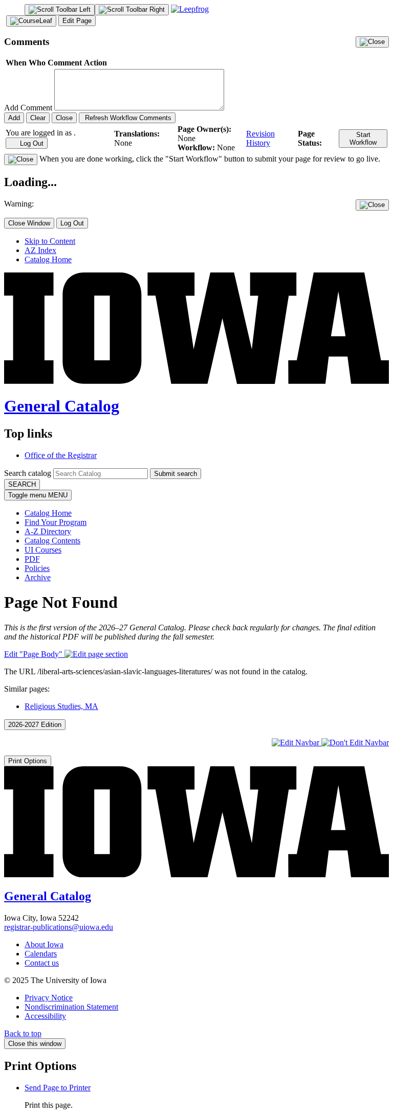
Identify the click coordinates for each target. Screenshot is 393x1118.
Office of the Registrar (61, 455)
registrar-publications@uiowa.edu (58, 927)
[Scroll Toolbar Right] (132, 9)
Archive (38, 577)
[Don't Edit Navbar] (355, 742)
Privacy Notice (49, 997)
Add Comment (28, 107)
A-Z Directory (48, 531)
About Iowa (44, 944)
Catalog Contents (52, 540)
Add (14, 118)
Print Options (27, 761)
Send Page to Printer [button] (58, 1087)
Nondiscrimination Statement (71, 1006)
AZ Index (40, 250)
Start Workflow (363, 138)
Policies (37, 568)
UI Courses (43, 549)
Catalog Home (48, 259)
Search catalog (27, 473)
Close (64, 118)
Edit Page (77, 21)
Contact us (42, 963)
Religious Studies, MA (61, 706)
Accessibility (45, 1016)
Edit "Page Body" (34, 654)
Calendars (41, 953)
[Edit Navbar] (296, 742)
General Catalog (61, 406)
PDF (32, 559)
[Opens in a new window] (190, 9)
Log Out (30, 143)
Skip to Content (50, 241)
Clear (38, 118)
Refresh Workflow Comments (127, 118)
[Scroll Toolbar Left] (60, 9)
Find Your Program (55, 522)
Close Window (29, 223)
